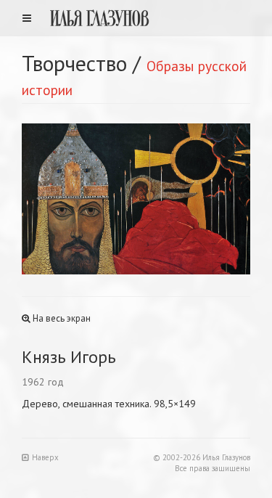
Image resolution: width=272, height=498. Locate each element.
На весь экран (60, 318)
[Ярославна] (193, 198)
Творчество (74, 63)
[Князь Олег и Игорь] (79, 198)
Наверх (45, 457)
